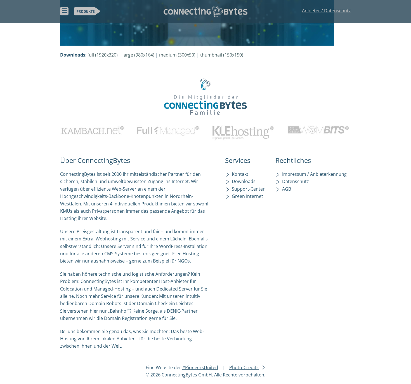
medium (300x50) (177, 55)
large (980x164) (138, 55)
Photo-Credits (244, 367)
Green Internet (247, 196)
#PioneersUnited (200, 367)
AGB (286, 189)
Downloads (244, 181)
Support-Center (248, 189)
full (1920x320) (103, 55)
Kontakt (240, 174)
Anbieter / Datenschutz (326, 11)
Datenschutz (295, 181)
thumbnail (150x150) (221, 55)
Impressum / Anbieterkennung (314, 174)
